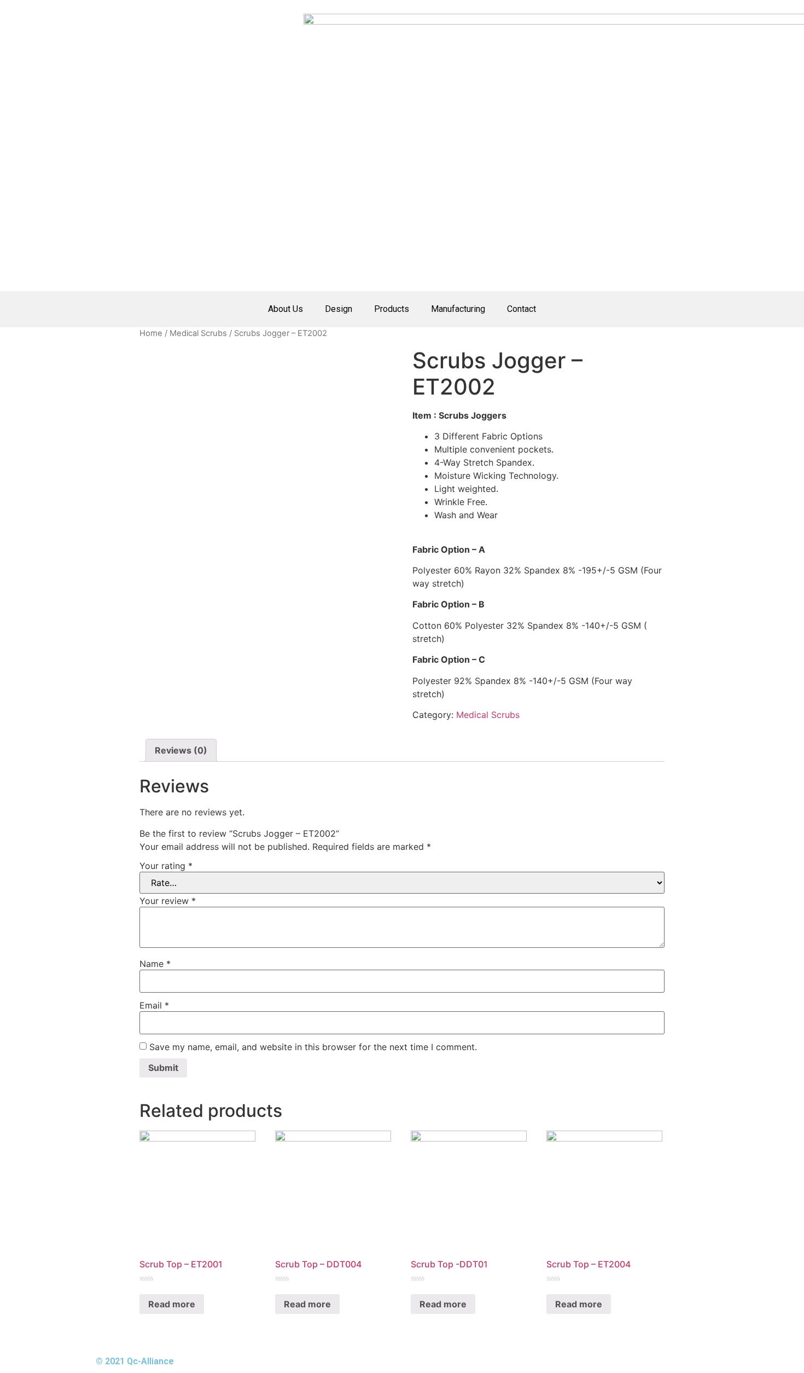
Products (391, 309)
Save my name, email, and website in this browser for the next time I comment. (313, 1046)
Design (338, 309)
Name (155, 963)
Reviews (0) (181, 750)
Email (154, 1005)
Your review (167, 900)
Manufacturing (458, 309)
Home (150, 333)
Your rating (166, 865)
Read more (171, 1304)
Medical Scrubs (198, 333)
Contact (521, 309)
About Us (285, 309)
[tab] (181, 750)
